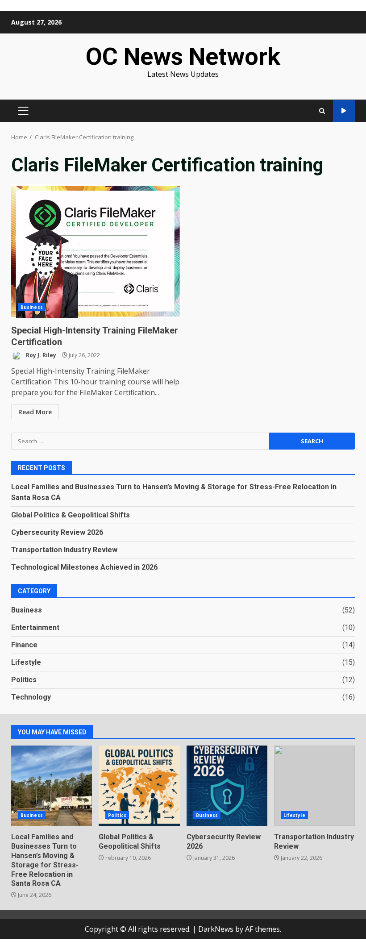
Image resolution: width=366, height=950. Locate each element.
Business (32, 307)
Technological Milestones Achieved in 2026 (84, 567)
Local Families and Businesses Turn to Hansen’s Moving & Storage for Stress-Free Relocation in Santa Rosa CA (51, 786)
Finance (24, 645)
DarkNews (215, 929)
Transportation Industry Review (64, 550)
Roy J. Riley (40, 355)
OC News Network (183, 56)
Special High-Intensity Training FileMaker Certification (95, 251)
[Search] (322, 111)
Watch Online (344, 111)
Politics (24, 679)
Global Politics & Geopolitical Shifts (70, 515)
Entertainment (35, 627)
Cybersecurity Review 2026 (57, 532)
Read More (35, 412)
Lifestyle (26, 662)
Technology (31, 697)
